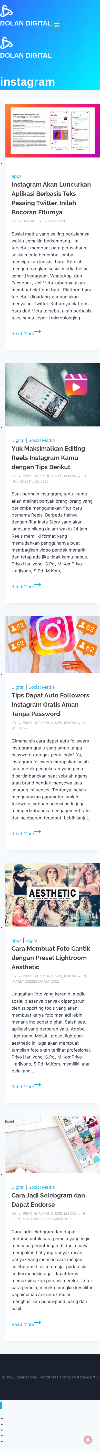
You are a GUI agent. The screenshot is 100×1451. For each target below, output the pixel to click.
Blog (9, 1441)
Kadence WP (88, 1377)
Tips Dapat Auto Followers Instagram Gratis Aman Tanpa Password (50, 705)
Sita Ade (30, 221)
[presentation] (52, 133)
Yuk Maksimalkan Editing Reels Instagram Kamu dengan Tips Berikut (48, 458)
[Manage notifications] (88, 1440)
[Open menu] (57, 26)
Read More (26, 333)
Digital (18, 440)
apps (17, 176)
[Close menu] (1, 1405)
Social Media (41, 440)
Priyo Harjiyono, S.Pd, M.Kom (49, 476)
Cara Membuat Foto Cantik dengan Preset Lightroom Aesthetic (51, 958)
